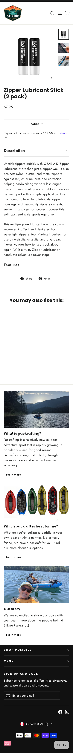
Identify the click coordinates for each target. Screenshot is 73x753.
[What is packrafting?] (36, 409)
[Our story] (36, 584)
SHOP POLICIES (18, 650)
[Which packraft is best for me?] (36, 502)
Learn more (13, 474)
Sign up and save (21, 674)
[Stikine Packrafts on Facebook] (60, 711)
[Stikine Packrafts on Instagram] (67, 711)
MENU (9, 661)
